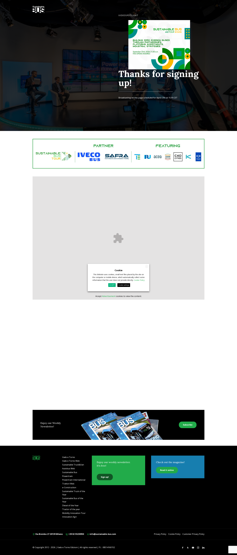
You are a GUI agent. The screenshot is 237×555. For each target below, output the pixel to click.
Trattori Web (68, 483)
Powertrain (67, 476)
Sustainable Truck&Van (73, 464)
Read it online (167, 470)
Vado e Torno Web (71, 461)
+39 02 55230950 (76, 534)
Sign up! (105, 477)
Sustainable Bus (69, 472)
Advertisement (108, 296)
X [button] (146, 266)
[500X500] (159, 50)
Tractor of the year (71, 509)
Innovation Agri (69, 516)
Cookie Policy (174, 534)
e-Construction (69, 487)
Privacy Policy (160, 534)
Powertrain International (73, 479)
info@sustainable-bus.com (102, 534)
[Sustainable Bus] (36, 458)
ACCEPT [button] (112, 285)
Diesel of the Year (70, 505)
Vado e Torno (68, 457)
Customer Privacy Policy (193, 534)
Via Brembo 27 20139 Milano (49, 534)
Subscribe (187, 424)
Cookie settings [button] (123, 285)
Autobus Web (68, 468)
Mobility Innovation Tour (74, 513)
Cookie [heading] (118, 270)
